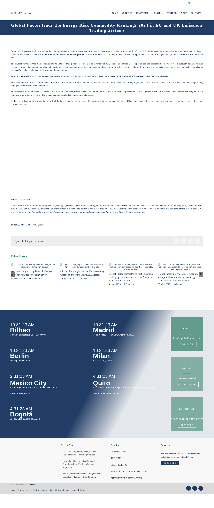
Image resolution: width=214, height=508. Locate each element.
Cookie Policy (47, 490)
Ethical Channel (62, 490)
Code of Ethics (78, 490)
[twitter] (188, 488)
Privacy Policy (32, 490)
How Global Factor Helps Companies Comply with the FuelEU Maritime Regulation (80, 464)
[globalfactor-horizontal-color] (29, 445)
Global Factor (32, 225)
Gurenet (32, 484)
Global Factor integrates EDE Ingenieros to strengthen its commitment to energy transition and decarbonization (180, 277)
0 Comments (34, 278)
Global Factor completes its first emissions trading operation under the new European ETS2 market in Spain (131, 277)
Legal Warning (17, 490)
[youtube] (194, 488)
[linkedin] (200, 488)
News (41, 225)
